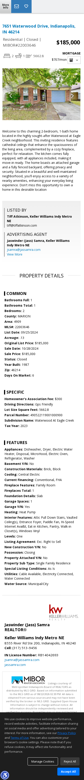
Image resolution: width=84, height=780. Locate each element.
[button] (5, 775)
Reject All (70, 761)
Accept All (68, 771)
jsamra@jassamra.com (24, 249)
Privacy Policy (67, 733)
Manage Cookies (42, 761)
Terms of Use (20, 738)
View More (14, 254)
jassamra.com (15, 664)
